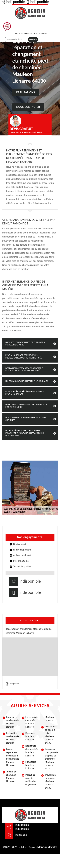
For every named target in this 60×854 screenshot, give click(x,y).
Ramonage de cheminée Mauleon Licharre (12, 722)
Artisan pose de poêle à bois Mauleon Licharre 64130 (51, 735)
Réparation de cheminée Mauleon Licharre (12, 738)
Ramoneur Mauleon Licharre (30, 736)
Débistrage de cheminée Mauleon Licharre (31, 751)
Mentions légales (47, 847)
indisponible (15, 2)
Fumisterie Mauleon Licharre (30, 765)
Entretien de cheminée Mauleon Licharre (31, 722)
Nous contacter (28, 106)
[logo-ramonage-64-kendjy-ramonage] (30, 12)
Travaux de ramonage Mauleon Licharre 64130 (50, 781)
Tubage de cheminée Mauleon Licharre (11, 777)
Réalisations (25, 92)
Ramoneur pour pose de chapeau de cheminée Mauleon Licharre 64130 (51, 759)
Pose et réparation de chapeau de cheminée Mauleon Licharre (12, 757)
